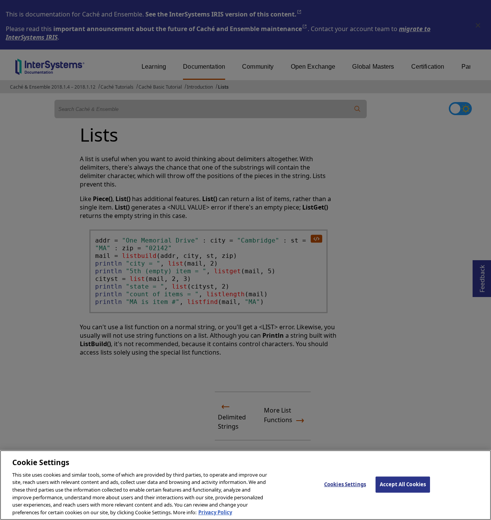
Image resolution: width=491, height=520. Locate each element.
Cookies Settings (345, 484)
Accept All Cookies (403, 484)
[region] (245, 485)
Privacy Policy (215, 511)
